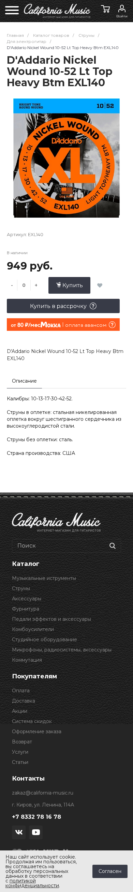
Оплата (21, 691)
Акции (19, 711)
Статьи (20, 762)
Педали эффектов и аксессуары (51, 619)
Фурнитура (25, 609)
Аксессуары (26, 599)
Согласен (110, 871)
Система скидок (32, 721)
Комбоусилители (33, 629)
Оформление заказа (36, 731)
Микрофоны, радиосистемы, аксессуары (62, 650)
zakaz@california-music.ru (42, 793)
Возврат (22, 742)
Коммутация (27, 660)
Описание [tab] (24, 381)
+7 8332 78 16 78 (36, 817)
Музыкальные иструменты (44, 578)
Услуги (20, 752)
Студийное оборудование (44, 639)
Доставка (23, 701)
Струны (21, 588)
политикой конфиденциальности (32, 883)
